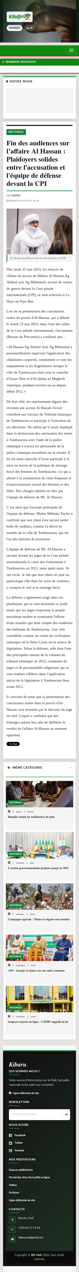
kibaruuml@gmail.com (30, 1237)
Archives (14, 1192)
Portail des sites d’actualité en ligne (29, 1177)
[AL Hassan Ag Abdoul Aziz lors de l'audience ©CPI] (39, 231)
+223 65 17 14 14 (29, 1228)
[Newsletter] (65, 1115)
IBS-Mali (36, 1255)
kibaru (16, 195)
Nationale (16, 132)
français (14, 28)
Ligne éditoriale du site (26, 1093)
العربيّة (29, 28)
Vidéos (13, 1185)
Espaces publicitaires (21, 1170)
